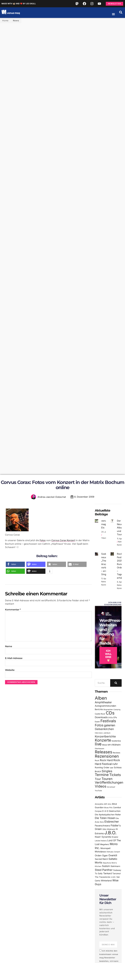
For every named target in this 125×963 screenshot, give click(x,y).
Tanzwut (116, 873)
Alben (101, 698)
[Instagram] (92, 3)
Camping (116, 710)
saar (111, 768)
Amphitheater (103, 702)
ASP (105, 804)
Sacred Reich (101, 859)
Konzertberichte (105, 736)
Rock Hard (106, 760)
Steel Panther (104, 869)
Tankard (107, 873)
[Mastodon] (77, 3)
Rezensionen (107, 756)
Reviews (116, 753)
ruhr (115, 764)
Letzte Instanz (101, 841)
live (98, 744)
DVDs (110, 717)
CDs (110, 713)
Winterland (106, 880)
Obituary (109, 852)
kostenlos (116, 741)
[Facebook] (84, 3)
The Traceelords (102, 877)
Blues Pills (108, 807)
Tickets (115, 775)
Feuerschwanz (102, 825)
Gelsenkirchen (104, 729)
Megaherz (104, 844)
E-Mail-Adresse (13, 658)
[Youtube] (99, 3)
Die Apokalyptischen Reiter (108, 814)
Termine (102, 774)
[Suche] (116, 683)
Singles (107, 771)
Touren (107, 779)
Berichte (99, 709)
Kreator (115, 837)
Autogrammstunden (105, 705)
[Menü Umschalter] (113, 14)
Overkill (112, 855)
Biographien (108, 710)
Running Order (102, 767)
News (16, 20)
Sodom (106, 866)
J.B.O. (110, 832)
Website (9, 670)
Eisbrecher (111, 821)
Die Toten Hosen (105, 818)
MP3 (110, 745)
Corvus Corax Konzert (63, 540)
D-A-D (105, 811)
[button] (120, 12)
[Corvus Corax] (17, 531)
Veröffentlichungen (109, 782)
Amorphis (99, 804)
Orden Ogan (101, 855)
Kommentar (13, 609)
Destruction (114, 811)
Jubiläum (106, 733)
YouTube (98, 790)
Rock (97, 760)
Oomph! (117, 852)
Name (8, 646)
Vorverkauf (111, 787)
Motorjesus (100, 851)
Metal (104, 745)
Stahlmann (115, 866)
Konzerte (103, 740)
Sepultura (107, 863)
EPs (115, 717)
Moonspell (105, 848)
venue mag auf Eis (105, 524)
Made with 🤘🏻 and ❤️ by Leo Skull (19, 3)
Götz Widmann (108, 829)
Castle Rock (100, 714)
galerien (109, 725)
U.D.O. (113, 877)
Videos (100, 786)
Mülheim (116, 744)
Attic (109, 804)
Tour (98, 779)
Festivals (108, 721)
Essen (97, 722)
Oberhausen (99, 748)
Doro (102, 822)
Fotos (43, 540)
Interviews (99, 733)
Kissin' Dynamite (103, 836)
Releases (103, 751)
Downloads (101, 717)
